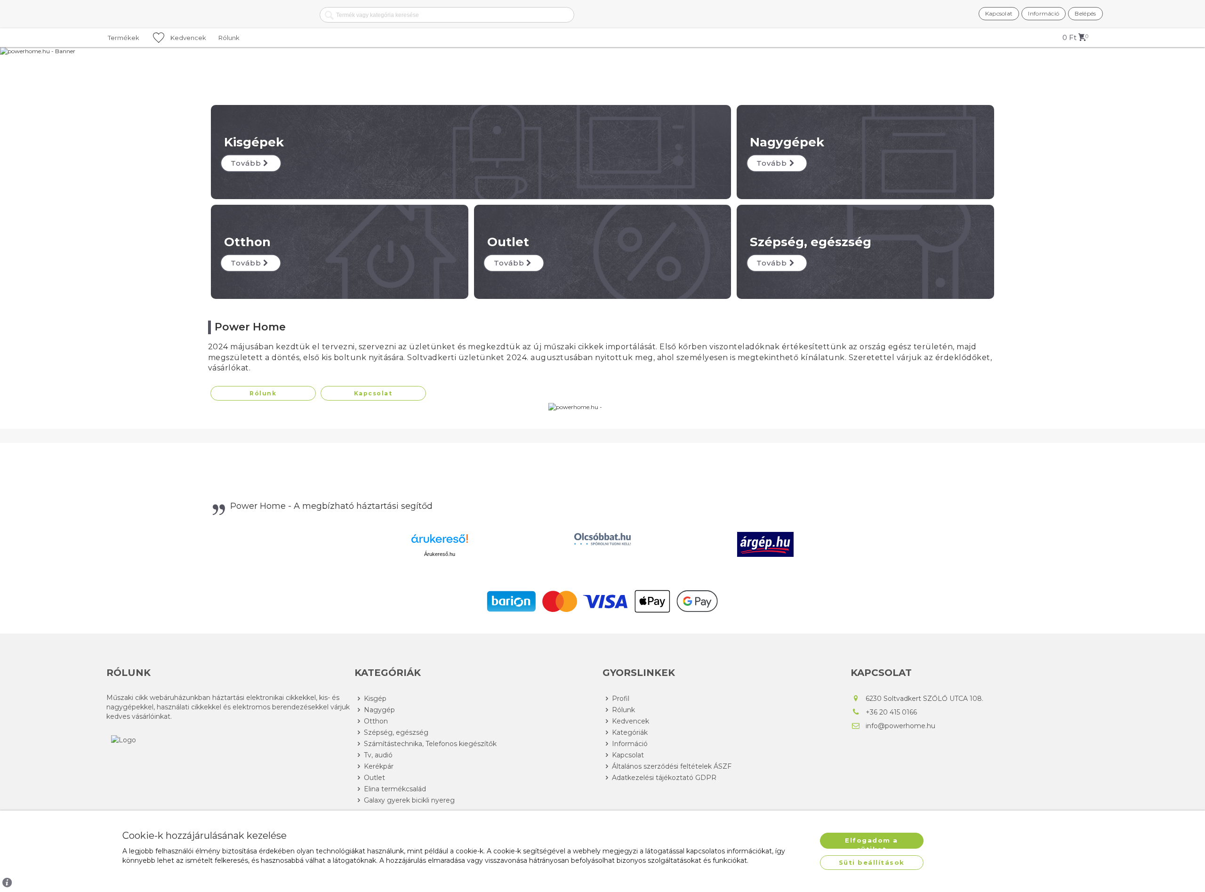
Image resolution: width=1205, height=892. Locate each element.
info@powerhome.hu (900, 726)
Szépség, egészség (396, 732)
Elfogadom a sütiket (871, 842)
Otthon (376, 721)
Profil (620, 698)
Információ (630, 743)
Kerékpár (379, 766)
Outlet (374, 777)
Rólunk (262, 393)
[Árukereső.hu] (439, 542)
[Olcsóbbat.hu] (602, 539)
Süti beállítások (872, 862)
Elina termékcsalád (395, 789)
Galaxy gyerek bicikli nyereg (409, 800)
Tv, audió (378, 755)
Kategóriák (630, 732)
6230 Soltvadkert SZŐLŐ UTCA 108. (924, 698)
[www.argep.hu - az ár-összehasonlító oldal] (765, 544)
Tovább (246, 163)
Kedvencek (630, 721)
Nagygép (379, 710)
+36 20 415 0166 (891, 712)
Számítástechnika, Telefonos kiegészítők (430, 743)
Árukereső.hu (439, 554)
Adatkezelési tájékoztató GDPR (664, 777)
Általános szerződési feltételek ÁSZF (671, 766)
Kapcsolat (373, 393)
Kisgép (375, 698)
